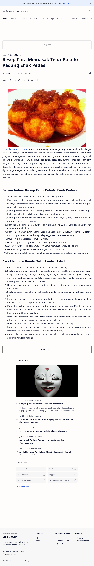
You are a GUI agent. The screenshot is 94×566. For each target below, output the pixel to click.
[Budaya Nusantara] (35, 400)
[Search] (90, 11)
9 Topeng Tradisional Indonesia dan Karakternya (42, 403)
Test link (65, 3)
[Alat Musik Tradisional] (37, 437)
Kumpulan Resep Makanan (15, 149)
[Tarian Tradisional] (34, 428)
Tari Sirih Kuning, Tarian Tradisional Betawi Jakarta (43, 431)
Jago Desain (56, 561)
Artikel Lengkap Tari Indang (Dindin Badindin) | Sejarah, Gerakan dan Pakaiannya (45, 453)
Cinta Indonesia (13, 11)
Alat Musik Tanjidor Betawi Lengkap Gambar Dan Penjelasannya (42, 441)
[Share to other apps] (37, 80)
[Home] (4, 18)
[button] (86, 11)
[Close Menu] (91, 3)
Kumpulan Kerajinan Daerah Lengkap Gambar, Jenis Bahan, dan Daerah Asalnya (47, 420)
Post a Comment (47, 349)
